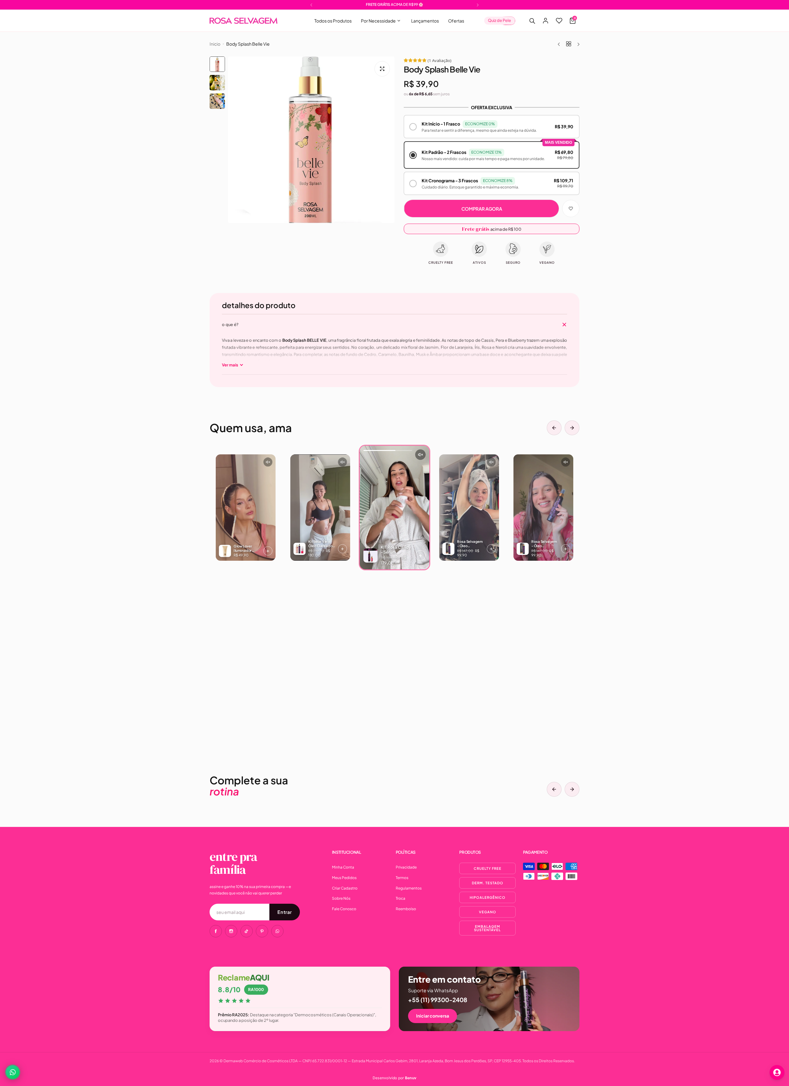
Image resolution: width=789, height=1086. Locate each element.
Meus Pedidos (344, 877)
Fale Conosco (344, 908)
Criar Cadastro (345, 888)
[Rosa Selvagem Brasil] (243, 21)
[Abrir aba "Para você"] (777, 1072)
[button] (311, 5)
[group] (311, 139)
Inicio (215, 44)
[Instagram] (231, 931)
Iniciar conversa (432, 1015)
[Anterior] (554, 427)
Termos (402, 877)
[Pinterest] (262, 931)
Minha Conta (343, 867)
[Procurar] (532, 20)
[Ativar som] (267, 461)
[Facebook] (216, 931)
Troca (400, 898)
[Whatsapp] (277, 931)
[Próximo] (572, 427)
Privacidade (406, 867)
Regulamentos (409, 888)
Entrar (284, 912)
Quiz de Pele (499, 20)
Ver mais (230, 364)
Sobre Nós (341, 898)
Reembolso (406, 908)
